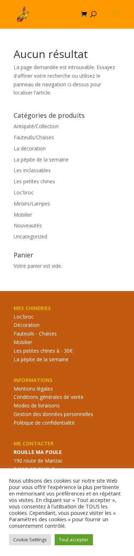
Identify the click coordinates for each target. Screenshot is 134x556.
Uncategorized (30, 236)
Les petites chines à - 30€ (43, 350)
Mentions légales (33, 388)
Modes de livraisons (37, 405)
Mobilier (23, 214)
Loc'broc (24, 192)
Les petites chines (34, 181)
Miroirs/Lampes (32, 203)
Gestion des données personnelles (53, 414)
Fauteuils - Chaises (35, 333)
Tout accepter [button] (74, 539)
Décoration (27, 324)
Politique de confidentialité (44, 422)
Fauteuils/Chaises (34, 137)
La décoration (30, 148)
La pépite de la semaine (41, 159)
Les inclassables (32, 170)
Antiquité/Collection (36, 126)
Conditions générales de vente (49, 396)
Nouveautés (28, 225)
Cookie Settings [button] (30, 539)
